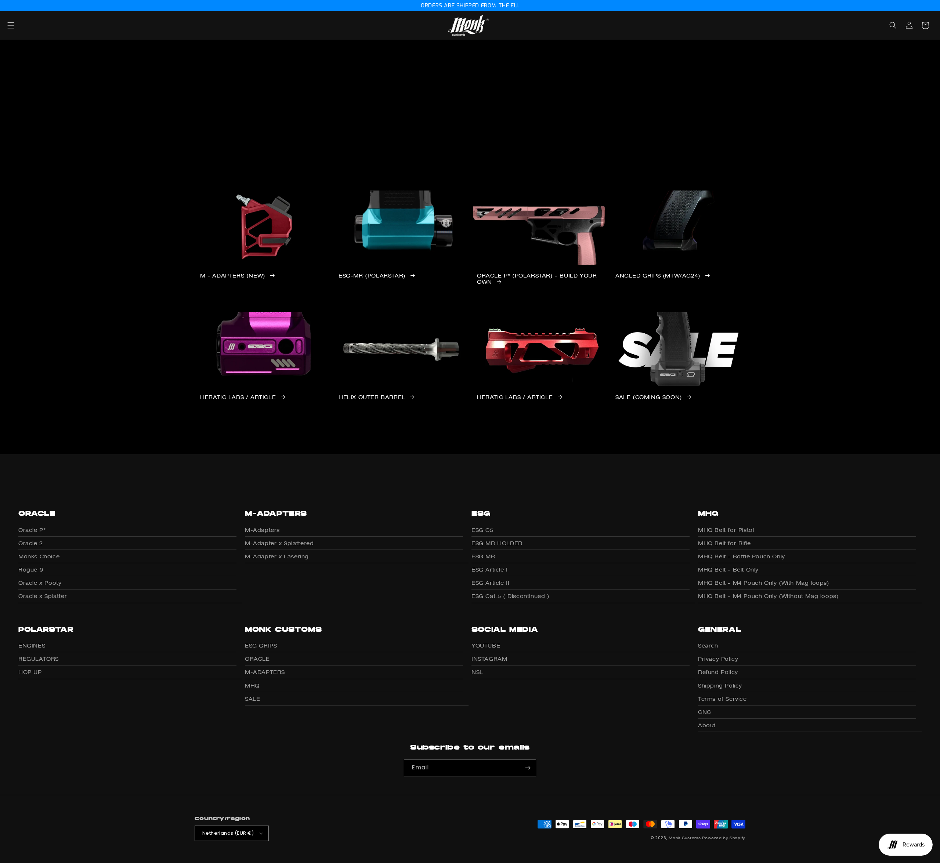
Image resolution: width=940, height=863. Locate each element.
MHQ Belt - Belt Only (728, 569)
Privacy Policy (718, 659)
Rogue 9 (30, 569)
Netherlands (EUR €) (228, 833)
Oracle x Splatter (42, 596)
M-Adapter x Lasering (277, 556)
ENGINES (31, 645)
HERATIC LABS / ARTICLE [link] (238, 397)
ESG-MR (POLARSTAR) (372, 276)
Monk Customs (685, 837)
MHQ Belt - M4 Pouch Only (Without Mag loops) (768, 596)
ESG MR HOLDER (497, 543)
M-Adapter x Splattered (279, 543)
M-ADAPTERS (265, 672)
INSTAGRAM (489, 659)
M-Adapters (262, 530)
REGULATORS (38, 659)
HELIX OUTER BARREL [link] (372, 397)
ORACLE (257, 659)
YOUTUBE (485, 645)
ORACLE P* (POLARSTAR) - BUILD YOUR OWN (537, 279)
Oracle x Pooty (39, 583)
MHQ (252, 685)
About (707, 725)
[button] (19, 25)
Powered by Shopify (723, 837)
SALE (252, 699)
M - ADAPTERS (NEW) (232, 276)
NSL (477, 672)
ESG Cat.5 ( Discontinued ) (510, 596)
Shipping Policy (720, 685)
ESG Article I (489, 569)
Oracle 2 (30, 543)
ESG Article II (490, 583)
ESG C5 (482, 530)
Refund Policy (718, 672)
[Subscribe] (528, 767)
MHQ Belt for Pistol (726, 530)
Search (708, 645)
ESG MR (483, 556)
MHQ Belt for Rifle (724, 543)
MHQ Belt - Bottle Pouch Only (741, 556)
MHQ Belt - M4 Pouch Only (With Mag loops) (763, 583)
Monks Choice (38, 556)
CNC (704, 712)
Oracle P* (32, 530)
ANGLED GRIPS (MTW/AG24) (658, 276)
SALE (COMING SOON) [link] (648, 397)
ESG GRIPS (261, 645)
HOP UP (30, 672)
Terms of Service (722, 699)
